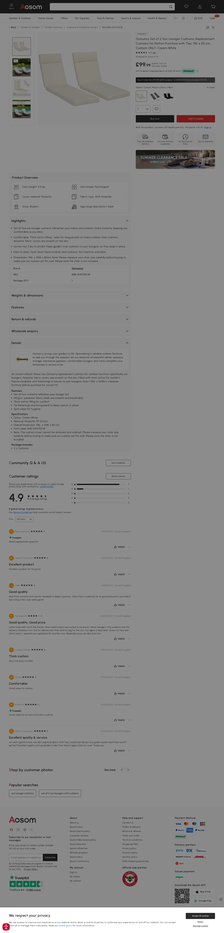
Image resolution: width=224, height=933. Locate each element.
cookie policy (65, 925)
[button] (6, 926)
